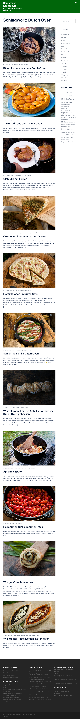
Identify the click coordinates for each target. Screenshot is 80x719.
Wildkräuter (64, 78)
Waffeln (68, 135)
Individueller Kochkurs (9, 675)
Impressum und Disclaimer (61, 691)
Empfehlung (64, 43)
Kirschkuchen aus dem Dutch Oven (24, 68)
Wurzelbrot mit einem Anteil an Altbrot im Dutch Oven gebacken (28, 413)
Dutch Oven (67, 99)
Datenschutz (57, 693)
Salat (62, 132)
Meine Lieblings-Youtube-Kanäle (12, 693)
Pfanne (63, 124)
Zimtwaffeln (71, 142)
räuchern (70, 129)
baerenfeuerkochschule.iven (68, 683)
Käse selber (65, 115)
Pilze (62, 126)
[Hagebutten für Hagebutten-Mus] (29, 503)
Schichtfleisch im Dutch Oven (21, 353)
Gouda (62, 104)
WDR (73, 135)
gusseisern (67, 104)
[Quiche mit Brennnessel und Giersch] (29, 213)
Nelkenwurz (72, 122)
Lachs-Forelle (31, 684)
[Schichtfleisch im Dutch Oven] (29, 330)
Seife (62, 63)
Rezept (28, 233)
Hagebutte (64, 113)
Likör (65, 117)
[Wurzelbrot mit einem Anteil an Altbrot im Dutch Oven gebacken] (29, 387)
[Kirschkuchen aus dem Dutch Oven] (29, 44)
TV (69, 132)
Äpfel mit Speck (12, 471)
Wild (62, 72)
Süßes (26, 64)
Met (67, 122)
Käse (62, 55)
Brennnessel (64, 96)
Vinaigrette (73, 132)
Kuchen (71, 113)
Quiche (69, 126)
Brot (26, 407)
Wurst (63, 81)
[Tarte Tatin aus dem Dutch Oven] (29, 100)
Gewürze (65, 102)
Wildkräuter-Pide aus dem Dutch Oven (26, 638)
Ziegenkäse (64, 142)
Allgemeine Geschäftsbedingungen (64, 695)
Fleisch (25, 350)
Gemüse (29, 468)
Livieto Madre (71, 117)
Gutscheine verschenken (10, 677)
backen (21, 64)
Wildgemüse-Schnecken (18, 582)
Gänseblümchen (65, 110)
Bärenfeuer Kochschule (9, 4)
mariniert (70, 119)
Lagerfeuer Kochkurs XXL (10, 671)
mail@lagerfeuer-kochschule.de (67, 679)
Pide (74, 124)
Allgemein (15, 64)
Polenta (65, 126)
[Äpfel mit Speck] (29, 448)
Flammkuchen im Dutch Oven (21, 294)
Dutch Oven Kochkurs (9, 673)
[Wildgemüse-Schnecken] (29, 558)
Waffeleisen (63, 135)
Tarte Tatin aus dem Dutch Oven (22, 123)
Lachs (70, 115)
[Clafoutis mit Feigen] (29, 155)
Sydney (5, 716)
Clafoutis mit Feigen (15, 178)
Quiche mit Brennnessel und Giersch (25, 236)
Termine (63, 69)
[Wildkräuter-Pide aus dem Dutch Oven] (29, 616)
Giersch (71, 102)
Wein (62, 137)
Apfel (62, 93)
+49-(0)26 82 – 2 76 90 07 (64, 676)
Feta (62, 102)
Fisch (62, 46)
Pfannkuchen (69, 124)
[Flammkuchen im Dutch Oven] (29, 270)
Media (63, 57)
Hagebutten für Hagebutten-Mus (23, 526)
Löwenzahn (64, 119)
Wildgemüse (34, 233)
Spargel (66, 132)
